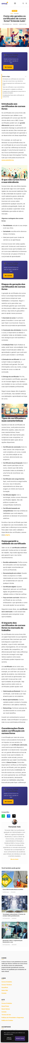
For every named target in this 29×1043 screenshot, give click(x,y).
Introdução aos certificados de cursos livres (13, 79)
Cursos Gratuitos (7, 982)
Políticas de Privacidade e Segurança (13, 1017)
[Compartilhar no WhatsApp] (3, 816)
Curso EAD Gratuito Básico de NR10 (13, 889)
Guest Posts (5, 1006)
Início (11, 13)
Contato (4, 993)
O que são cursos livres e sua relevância (13, 81)
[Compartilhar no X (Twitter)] (14, 816)
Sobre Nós (5, 990)
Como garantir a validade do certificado (12, 89)
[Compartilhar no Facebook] (8, 816)
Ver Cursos (8, 67)
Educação (14, 10)
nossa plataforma (8, 160)
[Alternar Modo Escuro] (26, 3)
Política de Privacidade (9, 1038)
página (7, 535)
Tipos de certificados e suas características (13, 87)
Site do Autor (14, 859)
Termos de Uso (6, 1014)
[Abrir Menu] (15, 3)
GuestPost (5, 987)
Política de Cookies (7, 1020)
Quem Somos (6, 1009)
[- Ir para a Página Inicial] (5, 3)
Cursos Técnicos (7, 984)
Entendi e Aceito (20, 1038)
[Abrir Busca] (23, 3)
